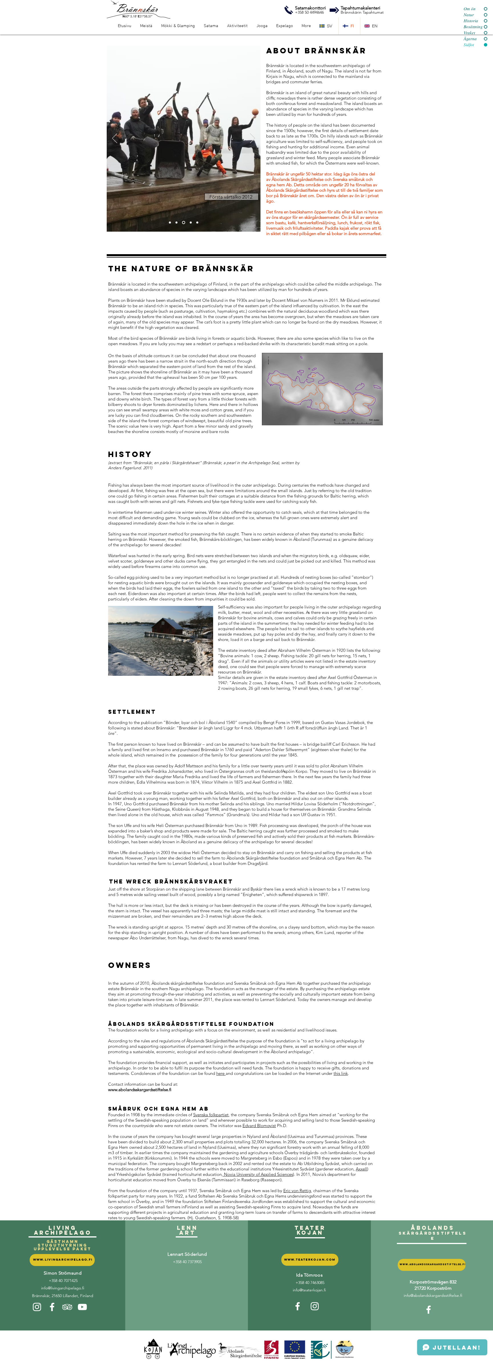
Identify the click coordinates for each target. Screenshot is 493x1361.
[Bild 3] (183, 223)
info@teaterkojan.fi (309, 1290)
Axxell (361, 1169)
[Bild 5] (197, 223)
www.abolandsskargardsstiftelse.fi (433, 1264)
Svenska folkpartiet (211, 1114)
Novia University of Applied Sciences (258, 1174)
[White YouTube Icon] (82, 1307)
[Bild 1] (170, 223)
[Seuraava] (252, 138)
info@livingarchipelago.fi (62, 1288)
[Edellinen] (114, 138)
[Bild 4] (190, 222)
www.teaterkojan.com (309, 1259)
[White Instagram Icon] (37, 1307)
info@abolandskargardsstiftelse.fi (433, 1295)
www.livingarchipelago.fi (62, 1259)
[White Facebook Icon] (52, 1307)
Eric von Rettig (297, 1190)
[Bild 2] (176, 223)
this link (341, 1073)
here (221, 1073)
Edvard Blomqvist (259, 1125)
